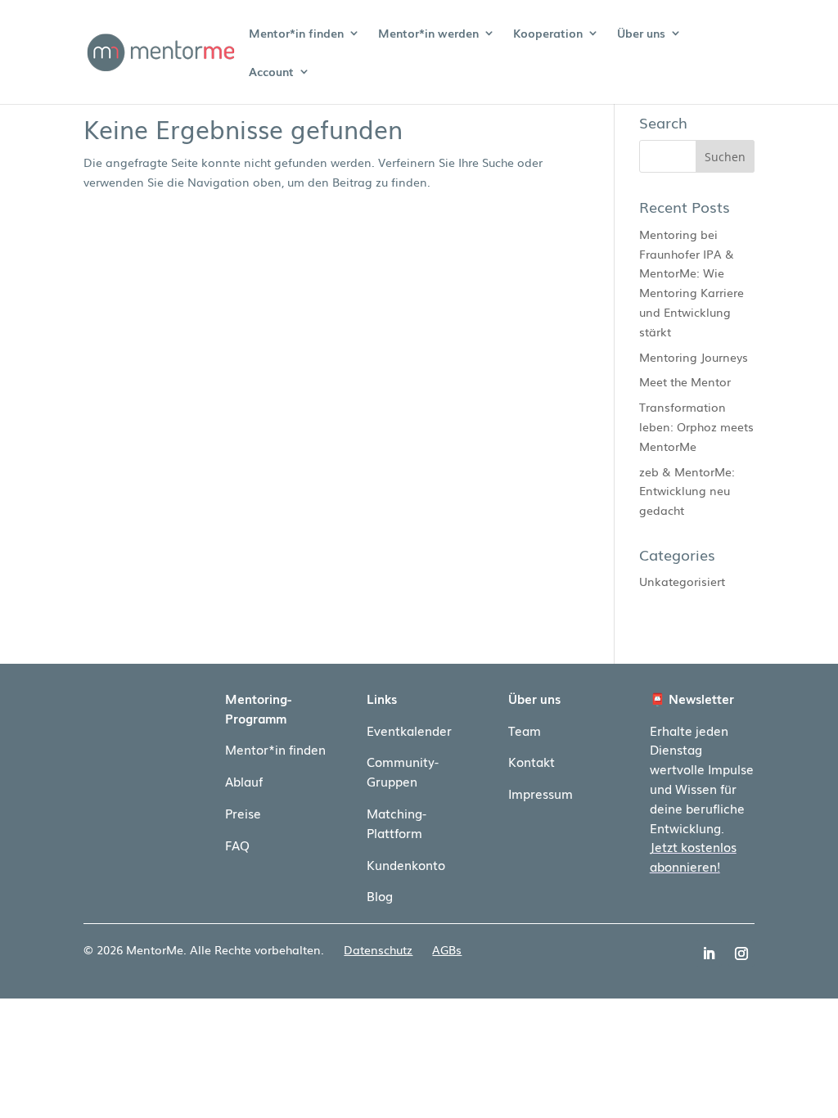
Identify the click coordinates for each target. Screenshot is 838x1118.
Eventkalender (409, 730)
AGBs (447, 949)
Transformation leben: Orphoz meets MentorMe (696, 426)
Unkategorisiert (682, 581)
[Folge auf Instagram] (741, 953)
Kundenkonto (406, 864)
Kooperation (548, 34)
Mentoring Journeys (693, 357)
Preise (243, 813)
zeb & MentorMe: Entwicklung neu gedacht (687, 491)
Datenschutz (378, 949)
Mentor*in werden (428, 34)
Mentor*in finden (296, 34)
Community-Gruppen (403, 771)
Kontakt (531, 761)
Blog (380, 895)
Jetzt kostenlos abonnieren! (693, 856)
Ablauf (244, 781)
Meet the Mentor (685, 381)
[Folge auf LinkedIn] (709, 953)
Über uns (641, 34)
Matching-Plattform (396, 822)
